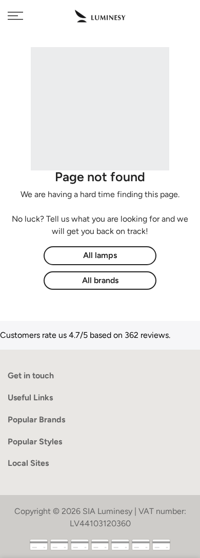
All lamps (100, 255)
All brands (100, 280)
